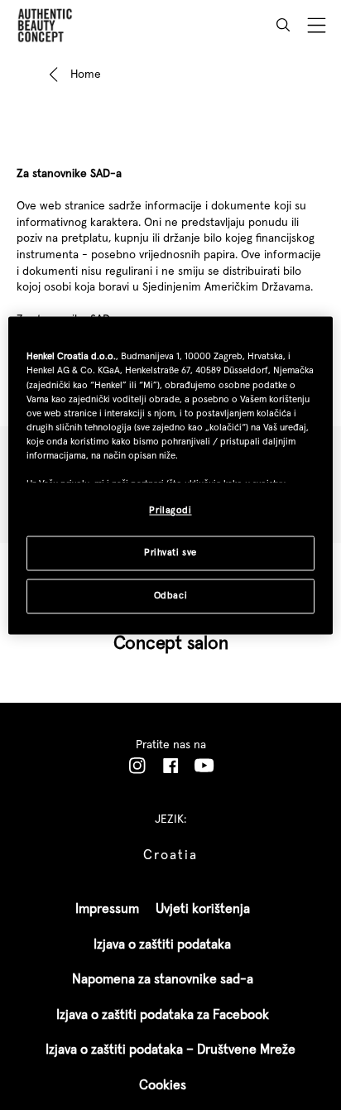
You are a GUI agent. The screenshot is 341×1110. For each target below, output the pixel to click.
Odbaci (170, 596)
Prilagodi (170, 511)
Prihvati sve (170, 553)
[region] (170, 476)
